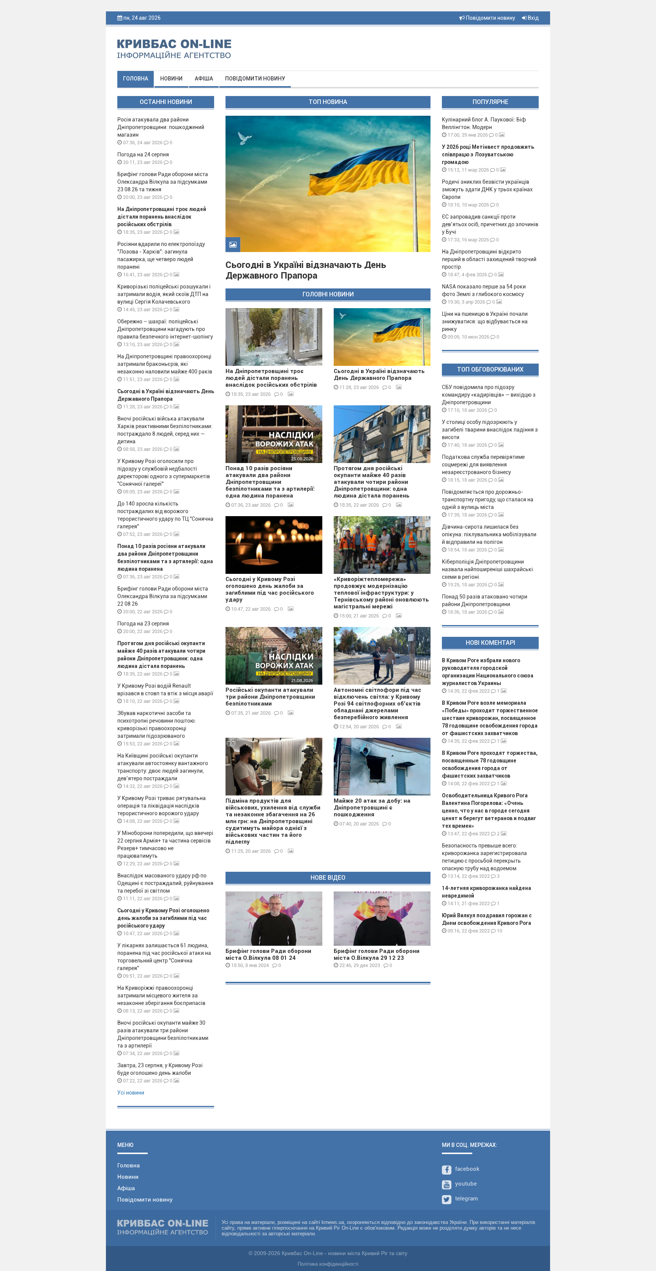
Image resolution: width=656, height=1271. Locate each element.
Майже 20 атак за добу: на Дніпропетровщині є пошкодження (372, 807)
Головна (135, 79)
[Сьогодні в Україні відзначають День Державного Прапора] (382, 337)
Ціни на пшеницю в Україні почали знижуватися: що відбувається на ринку (485, 321)
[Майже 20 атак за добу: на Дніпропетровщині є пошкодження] (382, 766)
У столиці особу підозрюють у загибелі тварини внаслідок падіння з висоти (490, 429)
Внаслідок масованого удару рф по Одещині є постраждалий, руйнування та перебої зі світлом (165, 883)
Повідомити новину (490, 18)
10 (499, 931)
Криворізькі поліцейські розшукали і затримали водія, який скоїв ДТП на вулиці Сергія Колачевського (164, 294)
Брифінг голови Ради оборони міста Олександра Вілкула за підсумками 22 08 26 (162, 596)
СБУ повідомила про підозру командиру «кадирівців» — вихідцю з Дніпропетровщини (489, 394)
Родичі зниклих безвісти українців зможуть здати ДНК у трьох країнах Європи (487, 189)
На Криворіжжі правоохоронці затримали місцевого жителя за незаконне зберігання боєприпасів (161, 995)
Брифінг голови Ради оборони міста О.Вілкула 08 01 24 (268, 954)
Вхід (533, 18)
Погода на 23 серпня (143, 624)
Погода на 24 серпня (143, 154)
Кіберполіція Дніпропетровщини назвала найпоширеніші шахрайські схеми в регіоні (487, 569)
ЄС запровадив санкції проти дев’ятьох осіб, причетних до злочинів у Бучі (490, 224)
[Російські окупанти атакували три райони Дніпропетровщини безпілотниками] (274, 656)
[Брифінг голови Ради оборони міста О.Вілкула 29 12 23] (382, 918)
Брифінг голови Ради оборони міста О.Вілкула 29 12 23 (376, 954)
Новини (171, 79)
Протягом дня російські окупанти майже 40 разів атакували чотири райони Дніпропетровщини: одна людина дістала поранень (372, 482)
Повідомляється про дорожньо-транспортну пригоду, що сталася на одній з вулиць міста (487, 499)
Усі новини (130, 1093)
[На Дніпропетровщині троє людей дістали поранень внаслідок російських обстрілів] (274, 337)
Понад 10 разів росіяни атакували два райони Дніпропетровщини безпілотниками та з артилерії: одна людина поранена (270, 482)
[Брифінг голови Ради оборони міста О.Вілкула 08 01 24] (274, 918)
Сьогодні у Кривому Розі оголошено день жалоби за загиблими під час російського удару (163, 918)
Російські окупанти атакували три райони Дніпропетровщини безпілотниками (270, 697)
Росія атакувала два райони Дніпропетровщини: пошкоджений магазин (160, 127)
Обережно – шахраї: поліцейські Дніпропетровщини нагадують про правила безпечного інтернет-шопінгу (165, 329)
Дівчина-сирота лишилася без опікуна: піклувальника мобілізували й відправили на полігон (489, 534)
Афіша (204, 79)
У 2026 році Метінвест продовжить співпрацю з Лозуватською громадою (488, 154)
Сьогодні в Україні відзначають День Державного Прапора (306, 270)
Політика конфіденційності (328, 1264)
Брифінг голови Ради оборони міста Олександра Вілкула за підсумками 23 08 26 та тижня (162, 181)
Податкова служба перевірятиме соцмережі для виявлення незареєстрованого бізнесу (483, 464)
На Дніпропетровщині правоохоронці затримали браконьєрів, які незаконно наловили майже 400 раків (164, 364)
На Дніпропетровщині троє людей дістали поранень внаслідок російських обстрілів (161, 216)
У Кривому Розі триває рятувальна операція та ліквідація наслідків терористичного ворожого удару (161, 805)
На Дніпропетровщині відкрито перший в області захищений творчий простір (489, 259)
